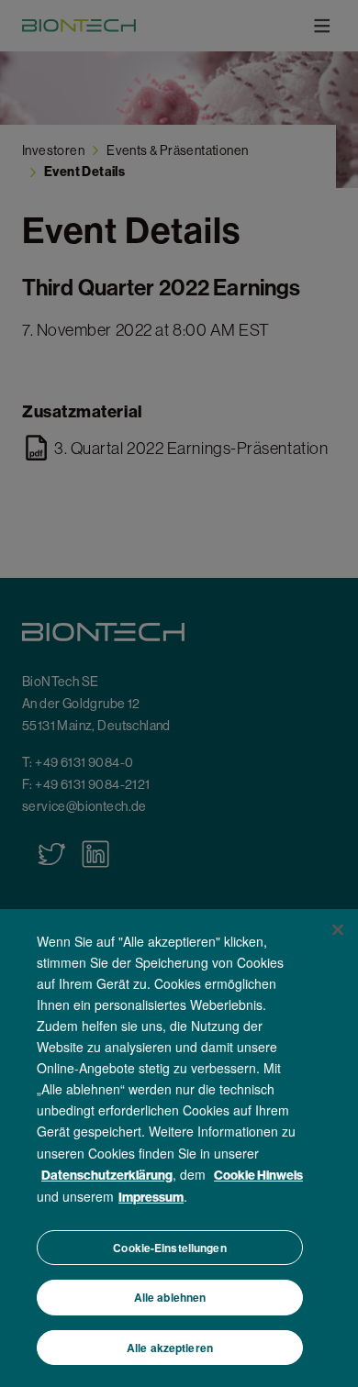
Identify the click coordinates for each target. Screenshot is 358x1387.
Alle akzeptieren (170, 1347)
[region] (179, 1148)
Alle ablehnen (170, 1297)
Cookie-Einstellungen (169, 1247)
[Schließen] (338, 929)
